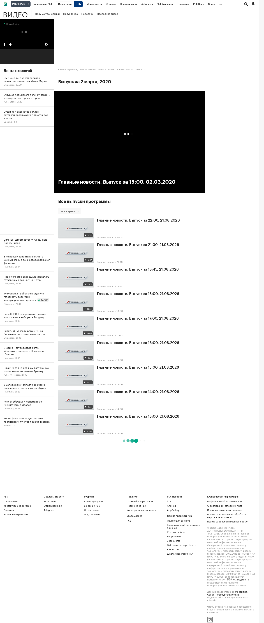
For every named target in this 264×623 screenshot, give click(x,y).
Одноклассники (53, 505)
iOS (169, 501)
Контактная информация (17, 505)
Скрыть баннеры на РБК (140, 501)
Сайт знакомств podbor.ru (181, 545)
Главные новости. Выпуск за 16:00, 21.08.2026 (138, 343)
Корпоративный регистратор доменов (183, 526)
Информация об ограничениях (224, 501)
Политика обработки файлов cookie (227, 521)
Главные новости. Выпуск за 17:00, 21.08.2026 (138, 318)
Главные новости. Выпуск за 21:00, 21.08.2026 (138, 245)
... (220, 3)
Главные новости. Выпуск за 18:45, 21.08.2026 (138, 269)
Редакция (9, 510)
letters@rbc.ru (241, 579)
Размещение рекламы (16, 514)
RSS (129, 520)
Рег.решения (174, 536)
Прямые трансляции (47, 13)
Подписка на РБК (136, 505)
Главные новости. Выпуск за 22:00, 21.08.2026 (138, 220)
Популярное (70, 13)
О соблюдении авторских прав (224, 505)
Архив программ (93, 501)
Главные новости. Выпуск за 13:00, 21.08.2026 (138, 416)
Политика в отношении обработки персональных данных (226, 515)
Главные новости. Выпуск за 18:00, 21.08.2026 (138, 294)
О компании (11, 501)
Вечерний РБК (92, 505)
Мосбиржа (241, 591)
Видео (15, 13)
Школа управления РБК (180, 553)
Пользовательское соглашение (224, 510)
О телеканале (91, 510)
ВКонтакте (49, 501)
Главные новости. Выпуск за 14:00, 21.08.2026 (138, 392)
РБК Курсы (173, 549)
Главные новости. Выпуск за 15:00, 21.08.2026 (138, 367)
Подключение (91, 514)
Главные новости (87, 69)
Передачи (87, 13)
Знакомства (173, 540)
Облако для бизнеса (178, 520)
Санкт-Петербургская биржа (223, 594)
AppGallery (173, 510)
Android (171, 505)
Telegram (49, 510)
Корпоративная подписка (141, 510)
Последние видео (107, 13)
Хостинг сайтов (176, 532)
